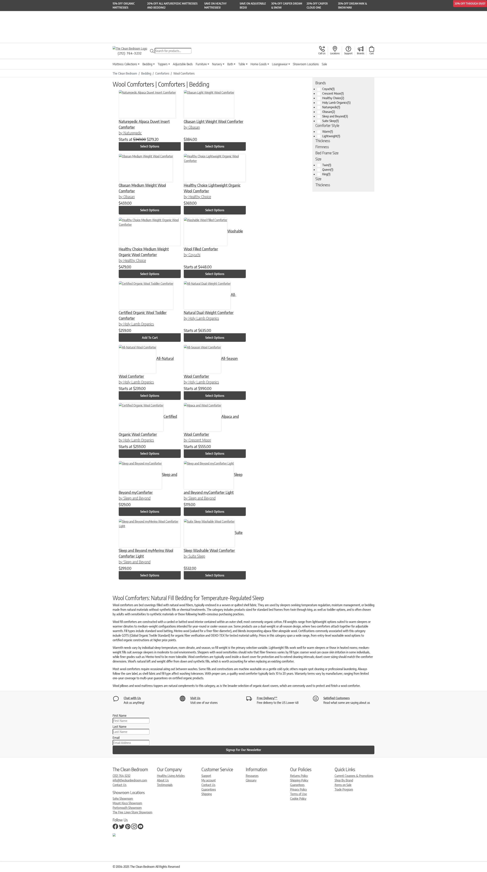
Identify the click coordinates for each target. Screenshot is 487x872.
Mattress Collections (125, 64)
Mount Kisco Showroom (127, 803)
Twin (326, 165)
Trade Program (344, 789)
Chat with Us (132, 698)
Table (241, 64)
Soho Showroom (123, 798)
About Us (163, 780)
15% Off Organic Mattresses (124, 5)
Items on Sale (343, 785)
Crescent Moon (333, 93)
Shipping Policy (299, 780)
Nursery (217, 64)
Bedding (147, 64)
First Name (120, 715)
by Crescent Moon (197, 440)
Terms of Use (298, 794)
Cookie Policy (298, 798)
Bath (230, 64)
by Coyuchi (192, 254)
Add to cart (150, 338)
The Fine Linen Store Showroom (132, 812)
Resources (252, 776)
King (326, 174)
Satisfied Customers (336, 698)
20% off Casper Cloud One (317, 5)
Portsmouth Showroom (127, 808)
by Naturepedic (130, 132)
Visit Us (195, 698)
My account (208, 780)
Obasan (328, 112)
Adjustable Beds (183, 64)
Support (206, 776)
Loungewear (280, 64)
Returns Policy (299, 776)
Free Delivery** (267, 698)
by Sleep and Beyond (134, 498)
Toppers (163, 64)
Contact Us (120, 785)
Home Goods (259, 64)
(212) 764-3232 (121, 776)
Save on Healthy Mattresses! (215, 5)
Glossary (251, 780)
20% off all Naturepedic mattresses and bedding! (172, 5)
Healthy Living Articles (171, 776)
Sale (324, 64)
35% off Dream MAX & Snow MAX (352, 5)
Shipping (206, 794)
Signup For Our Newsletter (243, 750)
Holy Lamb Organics (336, 102)
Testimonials (165, 785)
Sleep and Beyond (335, 116)
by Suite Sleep (194, 556)
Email (116, 738)
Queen (327, 169)
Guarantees (208, 789)
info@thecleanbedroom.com (130, 780)
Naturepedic (331, 107)
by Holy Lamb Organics (136, 323)
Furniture (201, 64)
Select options (149, 146)
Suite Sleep (330, 121)
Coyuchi (328, 89)
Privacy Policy (298, 789)
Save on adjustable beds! (253, 5)
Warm (327, 131)
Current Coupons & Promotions (354, 776)
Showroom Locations (306, 64)
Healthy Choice (333, 98)
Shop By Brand (344, 780)
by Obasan (192, 127)
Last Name (120, 727)
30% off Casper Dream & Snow (286, 5)
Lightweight (331, 136)
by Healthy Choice (197, 196)
